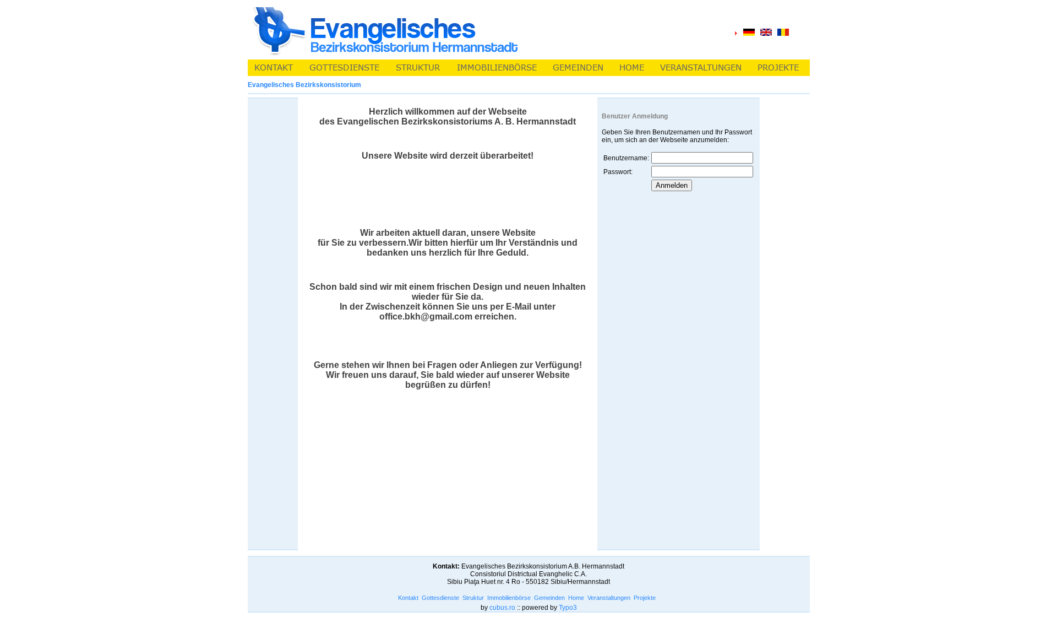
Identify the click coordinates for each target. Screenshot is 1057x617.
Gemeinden (549, 597)
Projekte (645, 597)
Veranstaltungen (608, 597)
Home (576, 597)
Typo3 (568, 607)
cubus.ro (502, 607)
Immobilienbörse (509, 597)
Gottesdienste (440, 597)
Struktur (473, 597)
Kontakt (408, 597)
